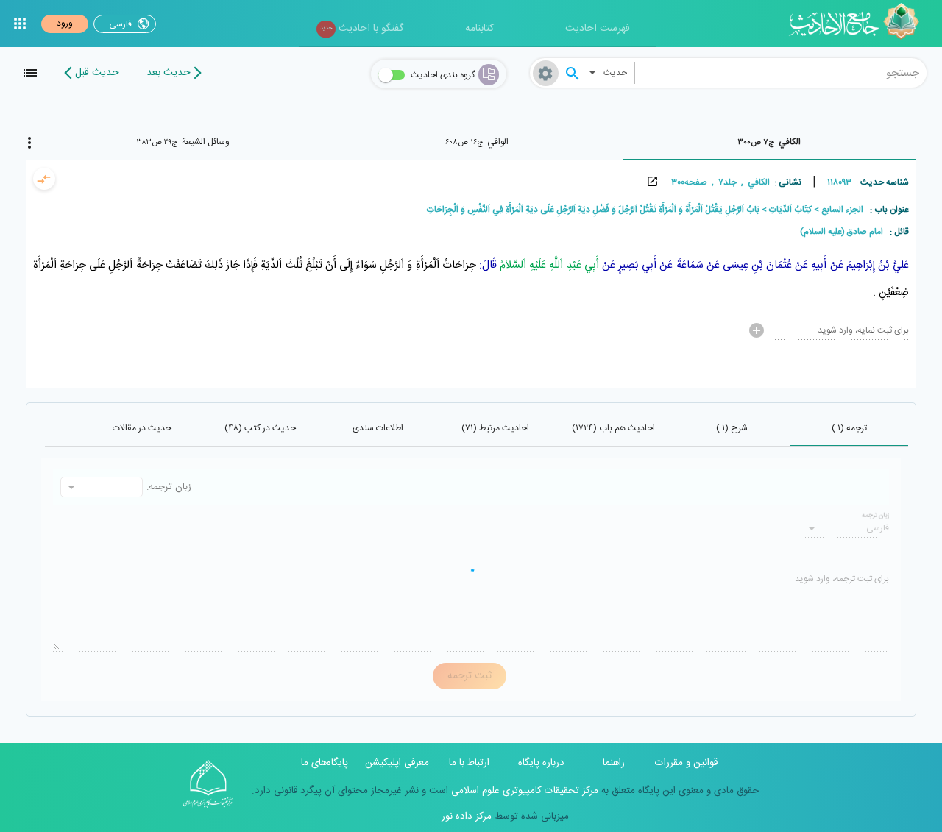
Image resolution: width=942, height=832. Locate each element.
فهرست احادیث (597, 29)
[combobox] (781, 73)
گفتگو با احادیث (361, 29)
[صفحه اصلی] (859, 23)
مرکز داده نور (467, 816)
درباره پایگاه (541, 763)
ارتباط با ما (469, 763)
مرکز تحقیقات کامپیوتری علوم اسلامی (523, 791)
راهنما (614, 763)
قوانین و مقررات (686, 763)
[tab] (769, 142)
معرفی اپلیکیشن (397, 763)
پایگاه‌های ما (324, 763)
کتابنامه (479, 29)
